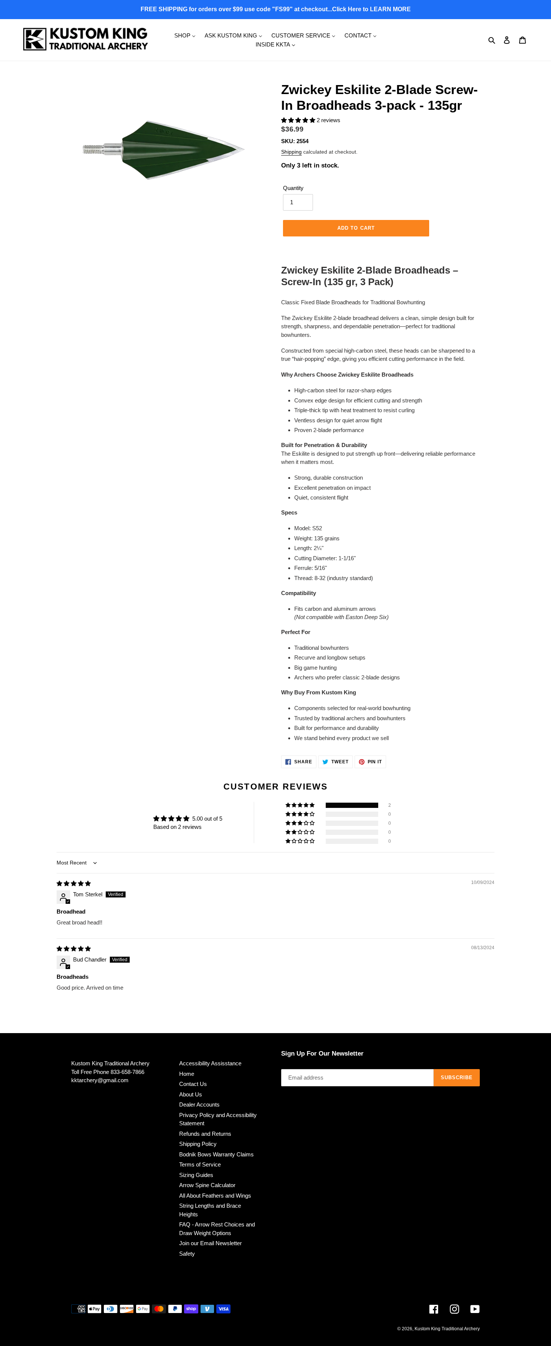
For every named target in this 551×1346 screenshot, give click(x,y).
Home (186, 1074)
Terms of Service (200, 1164)
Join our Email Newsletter (210, 1243)
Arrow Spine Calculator (207, 1185)
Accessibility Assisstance (210, 1063)
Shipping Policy (198, 1144)
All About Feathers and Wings (215, 1195)
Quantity (293, 188)
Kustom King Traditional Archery (447, 1328)
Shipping (291, 152)
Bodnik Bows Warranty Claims (216, 1154)
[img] (74, 883)
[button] (299, 120)
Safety (187, 1253)
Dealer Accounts (199, 1104)
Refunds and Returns (205, 1134)
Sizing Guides (196, 1175)
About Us (190, 1094)
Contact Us (193, 1084)
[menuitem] (185, 35)
